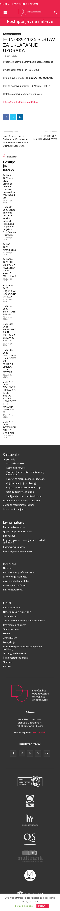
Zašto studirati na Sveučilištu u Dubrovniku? (24, 620)
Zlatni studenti (10, 637)
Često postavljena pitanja (15, 657)
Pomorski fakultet (15, 463)
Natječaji (7, 567)
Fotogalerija (9, 642)
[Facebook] (6, 117)
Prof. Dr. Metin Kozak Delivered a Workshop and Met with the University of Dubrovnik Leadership (16, 141)
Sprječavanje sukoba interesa (17, 531)
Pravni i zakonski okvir (14, 527)
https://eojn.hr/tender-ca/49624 (20, 102)
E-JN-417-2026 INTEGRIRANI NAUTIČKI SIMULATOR (9, 427)
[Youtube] (47, 753)
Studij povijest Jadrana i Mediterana (24, 496)
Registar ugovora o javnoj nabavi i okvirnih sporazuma (24, 541)
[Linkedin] (20, 117)
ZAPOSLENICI (20, 3)
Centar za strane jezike (14, 509)
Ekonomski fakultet (15, 467)
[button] (5, 12)
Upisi (7, 602)
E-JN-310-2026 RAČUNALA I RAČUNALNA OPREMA (9, 291)
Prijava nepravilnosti (13, 589)
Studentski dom (11, 629)
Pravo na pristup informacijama (18, 572)
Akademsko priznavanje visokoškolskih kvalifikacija (22, 647)
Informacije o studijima (14, 624)
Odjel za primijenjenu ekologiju (21, 483)
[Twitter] (13, 117)
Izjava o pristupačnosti (14, 585)
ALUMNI (34, 3)
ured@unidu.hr (39, 732)
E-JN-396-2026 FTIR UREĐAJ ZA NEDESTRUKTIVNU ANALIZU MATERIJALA (9, 268)
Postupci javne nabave (30, 21)
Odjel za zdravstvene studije (20, 491)
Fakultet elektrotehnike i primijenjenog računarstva (25, 473)
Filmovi (6, 633)
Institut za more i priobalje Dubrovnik (21, 500)
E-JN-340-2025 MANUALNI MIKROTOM (45, 138)
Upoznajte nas (10, 616)
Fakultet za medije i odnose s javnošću (25, 478)
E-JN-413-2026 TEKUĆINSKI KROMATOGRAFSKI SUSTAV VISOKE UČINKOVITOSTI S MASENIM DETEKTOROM (9, 397)
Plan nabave (9, 535)
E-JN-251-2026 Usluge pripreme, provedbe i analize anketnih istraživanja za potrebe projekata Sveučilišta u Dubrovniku (9, 221)
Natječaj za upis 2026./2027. (17, 611)
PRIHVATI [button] (42, 906)
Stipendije (8, 662)
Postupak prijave (11, 607)
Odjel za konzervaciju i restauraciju (23, 487)
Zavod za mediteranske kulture (18, 504)
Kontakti (7, 666)
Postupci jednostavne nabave (17, 551)
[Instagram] (22, 753)
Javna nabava (14, 522)
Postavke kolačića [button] (23, 905)
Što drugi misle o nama (14, 653)
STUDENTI (5, 3)
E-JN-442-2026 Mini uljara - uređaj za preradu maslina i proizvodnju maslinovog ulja (9, 186)
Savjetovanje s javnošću (15, 576)
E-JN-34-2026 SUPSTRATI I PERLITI (9, 310)
